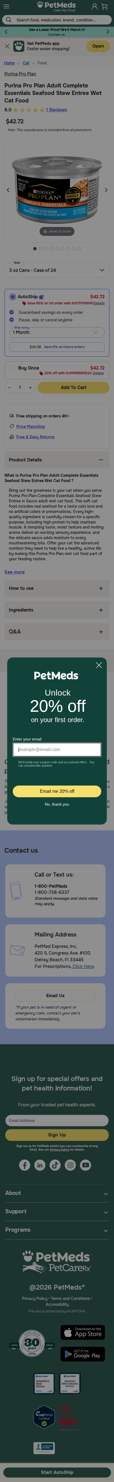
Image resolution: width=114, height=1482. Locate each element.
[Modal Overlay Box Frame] (57, 741)
